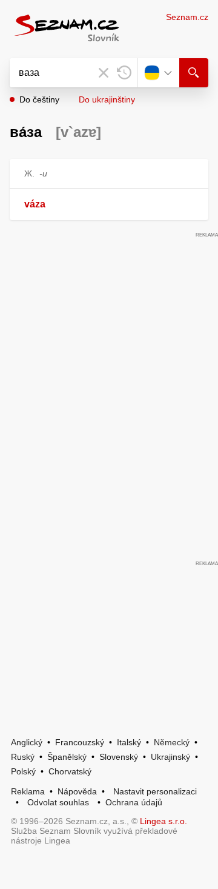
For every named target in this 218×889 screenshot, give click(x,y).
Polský (23, 771)
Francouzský (79, 742)
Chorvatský (69, 771)
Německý (172, 742)
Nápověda (77, 791)
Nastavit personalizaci (155, 791)
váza (34, 204)
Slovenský (118, 757)
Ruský (23, 757)
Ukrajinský (170, 757)
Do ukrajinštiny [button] (107, 99)
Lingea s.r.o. (163, 821)
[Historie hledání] (124, 72)
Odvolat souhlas (58, 802)
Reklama (28, 791)
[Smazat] (103, 72)
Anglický (26, 742)
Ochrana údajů (133, 802)
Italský (129, 742)
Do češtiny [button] (39, 99)
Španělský (67, 757)
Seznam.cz (187, 17)
